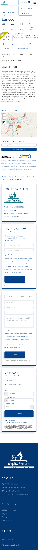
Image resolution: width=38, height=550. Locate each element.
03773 (5, 180)
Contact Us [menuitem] (7, 521)
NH (16, 177)
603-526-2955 (12, 211)
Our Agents (15, 216)
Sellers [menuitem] (5, 517)
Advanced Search (26, 8)
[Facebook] (5, 531)
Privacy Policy (17, 272)
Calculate (19, 414)
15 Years (18, 385)
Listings (10, 177)
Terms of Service (22, 362)
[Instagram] (10, 531)
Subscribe (15, 279)
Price (6, 390)
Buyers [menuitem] (5, 513)
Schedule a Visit (26, 296)
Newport (30, 177)
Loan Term (8, 380)
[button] (29, 2)
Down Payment (9, 397)
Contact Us (7, 216)
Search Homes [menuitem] (9, 510)
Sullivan (22, 177)
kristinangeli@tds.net (15, 487)
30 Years (10, 385)
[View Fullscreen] (4, 122)
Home (3, 177)
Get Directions (19, 149)
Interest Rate (9, 404)
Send (15, 355)
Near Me (26, 13)
